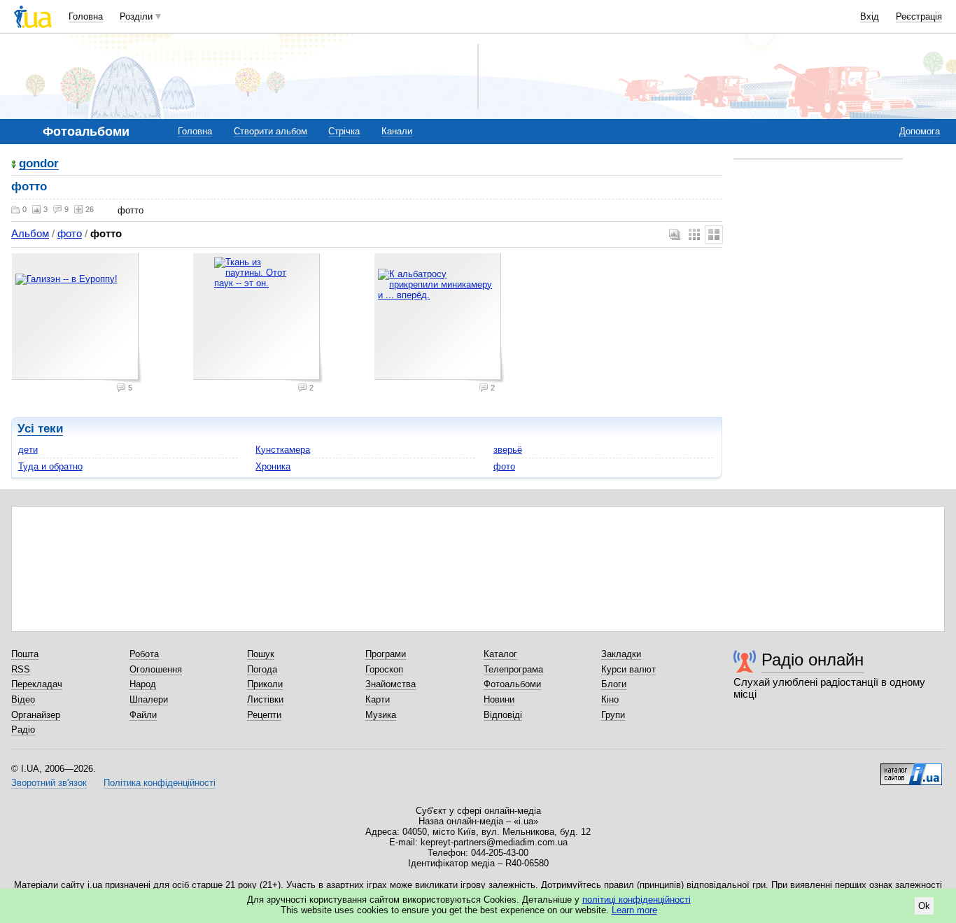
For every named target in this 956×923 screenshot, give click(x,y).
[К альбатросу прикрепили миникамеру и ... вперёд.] (439, 318)
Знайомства (390, 684)
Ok (924, 906)
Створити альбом (270, 131)
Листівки (265, 699)
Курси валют (628, 669)
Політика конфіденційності (160, 782)
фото (69, 233)
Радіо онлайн (812, 659)
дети (28, 449)
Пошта (24, 654)
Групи (613, 715)
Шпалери (148, 699)
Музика (380, 715)
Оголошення (155, 669)
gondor (39, 164)
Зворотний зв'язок (49, 782)
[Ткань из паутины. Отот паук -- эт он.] (258, 318)
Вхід (869, 16)
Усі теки (40, 428)
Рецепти (264, 715)
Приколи (265, 684)
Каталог (500, 654)
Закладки (621, 654)
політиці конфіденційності (636, 899)
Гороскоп (384, 669)
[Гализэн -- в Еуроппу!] (77, 318)
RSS (20, 669)
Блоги (613, 684)
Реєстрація (919, 16)
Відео (23, 699)
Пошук (260, 654)
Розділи (136, 16)
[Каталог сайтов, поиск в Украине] (911, 769)
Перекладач (36, 684)
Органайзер (35, 715)
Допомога (919, 131)
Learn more (634, 910)
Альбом (30, 233)
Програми (385, 654)
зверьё (507, 449)
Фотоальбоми (512, 684)
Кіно (610, 699)
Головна (86, 16)
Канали (396, 131)
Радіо (23, 729)
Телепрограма (513, 669)
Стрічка (344, 131)
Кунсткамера (282, 449)
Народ (142, 684)
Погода (262, 669)
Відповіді (503, 715)
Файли (143, 715)
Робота (144, 654)
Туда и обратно (50, 466)
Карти (377, 699)
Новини (499, 699)
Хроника (272, 466)
